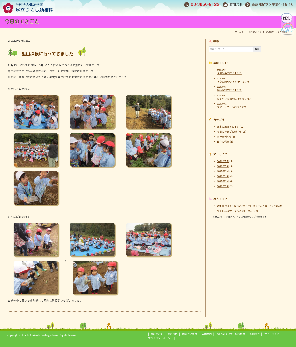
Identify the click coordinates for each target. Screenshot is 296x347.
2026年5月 (223, 171)
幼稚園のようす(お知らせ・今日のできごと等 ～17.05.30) (250, 205)
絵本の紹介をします (228, 126)
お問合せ (236, 4)
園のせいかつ (189, 334)
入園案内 (207, 334)
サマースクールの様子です (231, 107)
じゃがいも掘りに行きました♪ (234, 98)
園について (156, 334)
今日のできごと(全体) (229, 131)
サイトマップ (271, 334)
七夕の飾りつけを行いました (233, 81)
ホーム (238, 31)
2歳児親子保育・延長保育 (230, 334)
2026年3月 (223, 181)
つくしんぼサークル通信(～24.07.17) (237, 210)
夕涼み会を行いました (229, 73)
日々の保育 (223, 141)
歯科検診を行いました (229, 90)
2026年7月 (223, 161)
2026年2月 (223, 186)
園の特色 (172, 334)
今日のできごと (252, 31)
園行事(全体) (224, 136)
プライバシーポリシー (160, 338)
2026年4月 (223, 176)
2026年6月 (223, 166)
